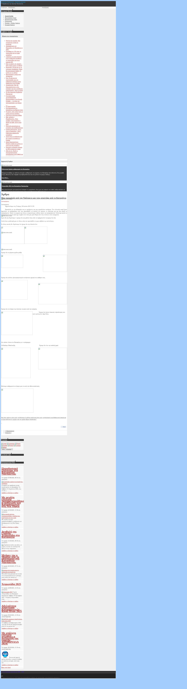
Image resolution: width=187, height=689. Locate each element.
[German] (17, 445)
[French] (11, 445)
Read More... (5, 178)
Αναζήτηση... (4, 7)
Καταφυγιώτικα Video (11, 19)
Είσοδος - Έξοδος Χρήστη (12, 23)
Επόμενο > (8, 433)
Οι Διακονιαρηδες (11, 106)
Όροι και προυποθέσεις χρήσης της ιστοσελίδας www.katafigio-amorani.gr (39, 677)
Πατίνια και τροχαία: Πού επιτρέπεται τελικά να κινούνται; (13, 42)
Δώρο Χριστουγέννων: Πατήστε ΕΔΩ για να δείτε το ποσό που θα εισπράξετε (14, 143)
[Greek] (4, 444)
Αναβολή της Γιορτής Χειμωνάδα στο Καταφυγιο (11, 534)
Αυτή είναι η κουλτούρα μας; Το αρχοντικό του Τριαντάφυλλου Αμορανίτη (23, 203)
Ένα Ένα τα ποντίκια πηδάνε (14, 115)
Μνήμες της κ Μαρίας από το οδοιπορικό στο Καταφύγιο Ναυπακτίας (10, 559)
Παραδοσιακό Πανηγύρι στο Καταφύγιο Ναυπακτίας (10, 471)
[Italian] (4, 447)
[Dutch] (17, 444)
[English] (4, 445)
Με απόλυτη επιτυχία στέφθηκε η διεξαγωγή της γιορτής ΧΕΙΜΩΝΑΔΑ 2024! (10, 638)
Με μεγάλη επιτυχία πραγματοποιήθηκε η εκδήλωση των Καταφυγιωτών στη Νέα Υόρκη (13, 502)
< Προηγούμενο (9, 431)
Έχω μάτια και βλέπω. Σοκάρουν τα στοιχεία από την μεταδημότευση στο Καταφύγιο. (27, 219)
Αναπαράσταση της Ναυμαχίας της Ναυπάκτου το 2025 (14, 47)
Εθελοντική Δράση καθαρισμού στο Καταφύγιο (16, 169)
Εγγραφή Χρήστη (10, 25)
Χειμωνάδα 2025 (11, 584)
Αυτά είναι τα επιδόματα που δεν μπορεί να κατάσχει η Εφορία (14, 138)
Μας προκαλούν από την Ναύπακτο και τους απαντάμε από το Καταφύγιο (33, 198)
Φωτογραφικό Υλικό (10, 18)
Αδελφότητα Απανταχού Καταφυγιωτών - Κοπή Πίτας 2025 (12, 608)
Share (64, 426)
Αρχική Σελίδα (9, 16)
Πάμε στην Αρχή (6, 667)
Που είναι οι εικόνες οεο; (9, 236)
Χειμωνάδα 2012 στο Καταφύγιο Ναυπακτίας (15, 186)
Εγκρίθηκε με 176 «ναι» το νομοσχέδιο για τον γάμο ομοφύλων (13, 53)
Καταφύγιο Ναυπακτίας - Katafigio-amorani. (13, 2)
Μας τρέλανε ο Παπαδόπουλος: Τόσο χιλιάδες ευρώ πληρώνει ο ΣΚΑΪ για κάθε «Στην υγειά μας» (13, 120)
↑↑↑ (2, 675)
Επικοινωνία (8, 21)
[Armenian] (11, 444)
